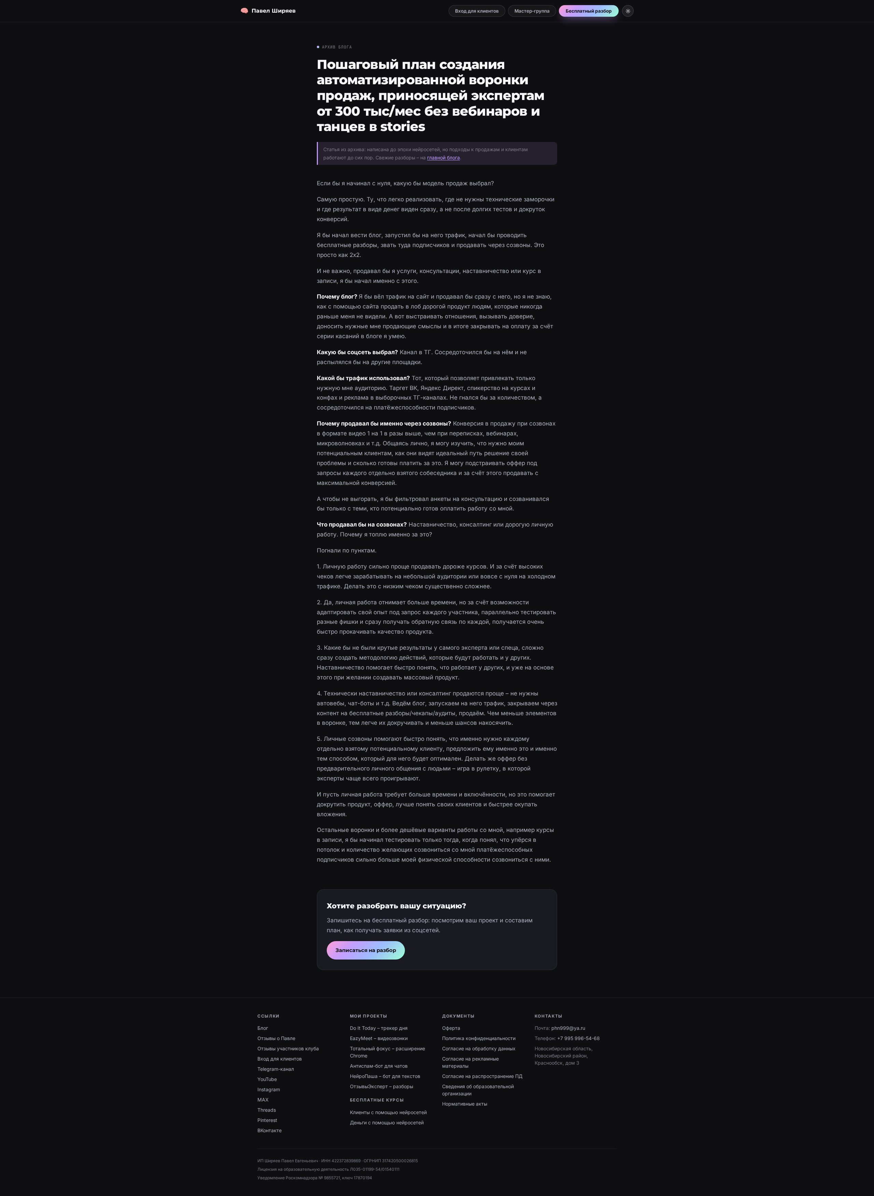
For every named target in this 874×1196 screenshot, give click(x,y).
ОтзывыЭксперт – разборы (381, 1086)
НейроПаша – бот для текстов (385, 1076)
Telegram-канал (275, 1069)
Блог (262, 1028)
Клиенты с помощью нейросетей (388, 1112)
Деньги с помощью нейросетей (387, 1122)
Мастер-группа (532, 11)
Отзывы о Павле (276, 1038)
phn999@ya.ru (568, 1028)
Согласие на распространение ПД (482, 1076)
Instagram (268, 1089)
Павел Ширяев (268, 11)
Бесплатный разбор (589, 11)
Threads (266, 1110)
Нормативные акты (464, 1104)
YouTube (267, 1079)
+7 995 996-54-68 (578, 1038)
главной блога (443, 157)
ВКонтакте (269, 1130)
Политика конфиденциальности (479, 1038)
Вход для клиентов (477, 11)
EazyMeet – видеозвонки (379, 1038)
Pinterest (267, 1120)
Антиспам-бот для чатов (379, 1066)
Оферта (451, 1028)
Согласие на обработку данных (479, 1048)
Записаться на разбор (366, 950)
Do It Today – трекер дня (379, 1028)
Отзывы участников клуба (288, 1048)
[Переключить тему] (628, 11)
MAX (263, 1100)
